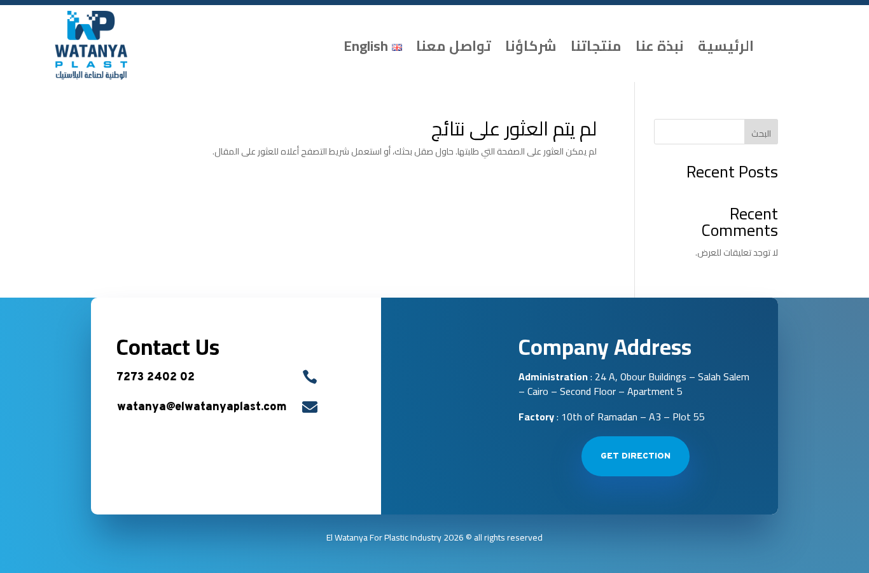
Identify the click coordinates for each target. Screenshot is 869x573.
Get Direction (636, 456)
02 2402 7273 (155, 377)
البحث (761, 133)
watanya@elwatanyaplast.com (202, 407)
